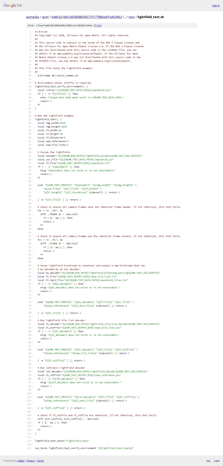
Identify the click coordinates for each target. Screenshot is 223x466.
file (97, 25)
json (217, 460)
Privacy (30, 460)
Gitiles (21, 460)
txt (208, 460)
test (132, 17)
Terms (40, 460)
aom (45, 17)
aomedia (32, 17)
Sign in (216, 5)
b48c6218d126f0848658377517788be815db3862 (87, 17)
